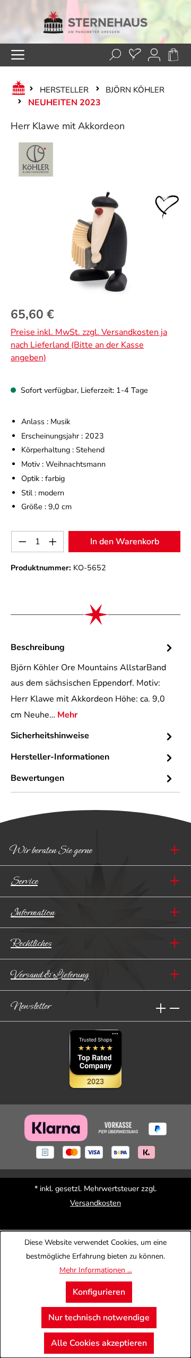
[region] (95, 242)
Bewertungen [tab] (37, 778)
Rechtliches (31, 943)
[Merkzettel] (135, 55)
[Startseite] (16, 90)
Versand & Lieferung (50, 974)
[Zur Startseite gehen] (95, 22)
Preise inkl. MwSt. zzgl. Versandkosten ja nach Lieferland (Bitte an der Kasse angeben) (89, 345)
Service (24, 881)
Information (32, 912)
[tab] (93, 681)
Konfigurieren (99, 1292)
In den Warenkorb (124, 541)
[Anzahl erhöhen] (53, 541)
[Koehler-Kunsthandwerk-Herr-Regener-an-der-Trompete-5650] (95, 242)
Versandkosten (95, 1202)
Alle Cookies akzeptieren (99, 1343)
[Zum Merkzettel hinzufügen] (167, 207)
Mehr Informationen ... (95, 1270)
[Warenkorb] (173, 55)
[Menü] (18, 55)
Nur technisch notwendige (99, 1317)
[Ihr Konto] (154, 55)
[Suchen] (115, 55)
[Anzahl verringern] (22, 541)
